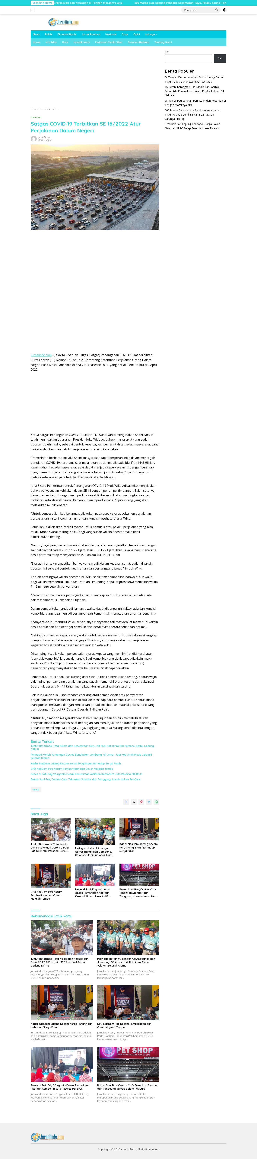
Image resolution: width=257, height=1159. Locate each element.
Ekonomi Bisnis (67, 34)
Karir (65, 42)
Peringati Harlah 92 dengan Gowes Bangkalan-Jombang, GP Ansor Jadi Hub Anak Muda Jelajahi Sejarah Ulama (91, 756)
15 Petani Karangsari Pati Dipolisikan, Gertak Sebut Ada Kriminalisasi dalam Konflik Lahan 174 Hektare (194, 91)
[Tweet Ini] (134, 802)
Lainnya (150, 34)
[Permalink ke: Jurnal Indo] (34, 138)
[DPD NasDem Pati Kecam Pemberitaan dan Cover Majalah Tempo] (51, 876)
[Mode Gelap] (224, 10)
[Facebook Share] (126, 802)
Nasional (110, 34)
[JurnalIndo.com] (64, 22)
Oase (125, 34)
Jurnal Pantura (90, 34)
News (36, 34)
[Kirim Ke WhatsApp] (156, 802)
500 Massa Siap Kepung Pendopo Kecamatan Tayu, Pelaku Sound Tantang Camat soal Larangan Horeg (166, 3)
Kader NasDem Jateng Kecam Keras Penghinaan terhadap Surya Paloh (76, 763)
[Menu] (33, 10)
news (36, 789)
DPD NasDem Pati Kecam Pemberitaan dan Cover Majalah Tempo (72, 768)
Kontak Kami (82, 42)
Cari (167, 52)
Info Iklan (51, 42)
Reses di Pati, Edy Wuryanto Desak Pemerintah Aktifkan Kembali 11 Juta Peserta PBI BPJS (86, 774)
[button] (217, 10)
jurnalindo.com (41, 355)
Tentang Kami (163, 42)
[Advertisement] (95, 77)
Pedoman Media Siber (109, 42)
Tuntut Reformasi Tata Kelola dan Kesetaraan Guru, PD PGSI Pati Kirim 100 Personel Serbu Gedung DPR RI (92, 747)
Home (36, 42)
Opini (136, 34)
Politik (48, 34)
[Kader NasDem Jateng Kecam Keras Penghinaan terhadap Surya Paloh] (139, 829)
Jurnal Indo (44, 137)
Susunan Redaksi (138, 42)
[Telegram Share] (149, 802)
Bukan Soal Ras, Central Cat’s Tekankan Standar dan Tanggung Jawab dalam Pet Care (85, 779)
